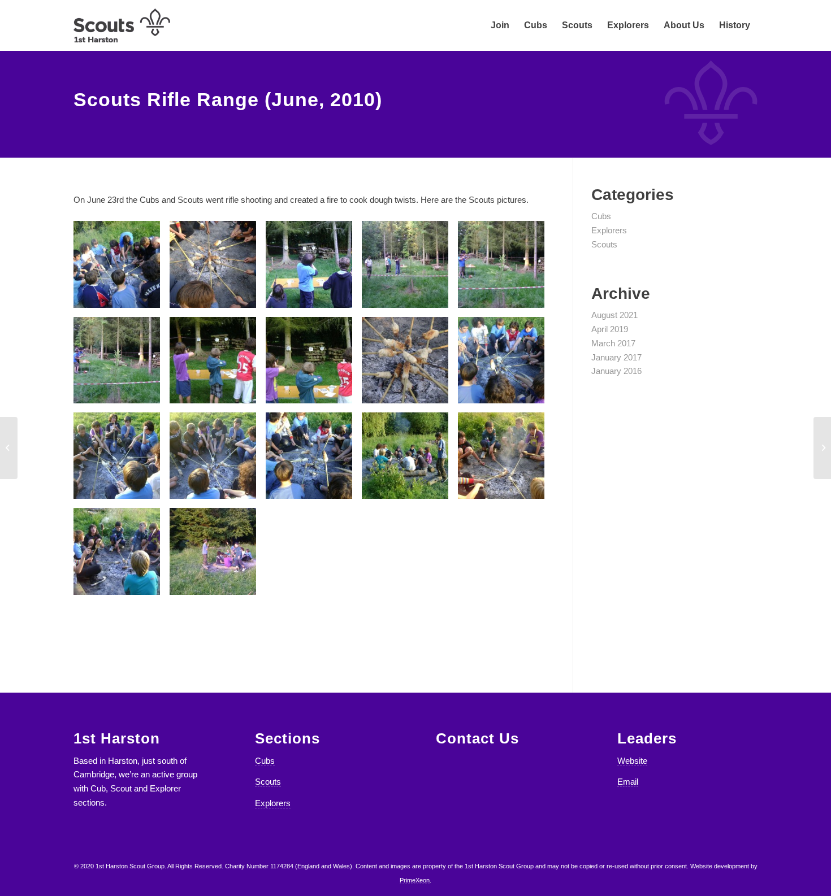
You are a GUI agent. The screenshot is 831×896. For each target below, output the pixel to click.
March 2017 (613, 343)
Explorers (609, 230)
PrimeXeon (415, 880)
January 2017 (616, 357)
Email (627, 781)
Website (632, 760)
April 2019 (609, 329)
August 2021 (614, 315)
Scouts (604, 244)
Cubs (601, 216)
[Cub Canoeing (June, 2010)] (9, 448)
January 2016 (616, 371)
